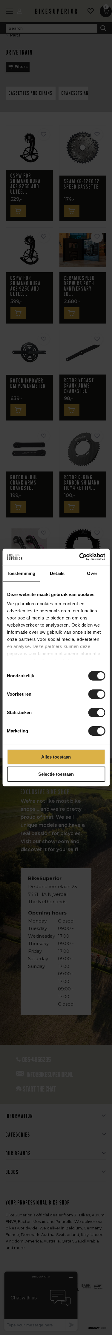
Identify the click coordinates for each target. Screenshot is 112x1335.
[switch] (96, 694)
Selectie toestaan (56, 774)
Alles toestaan (56, 756)
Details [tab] (57, 573)
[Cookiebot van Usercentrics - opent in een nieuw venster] (79, 557)
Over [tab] (92, 573)
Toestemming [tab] (21, 573)
